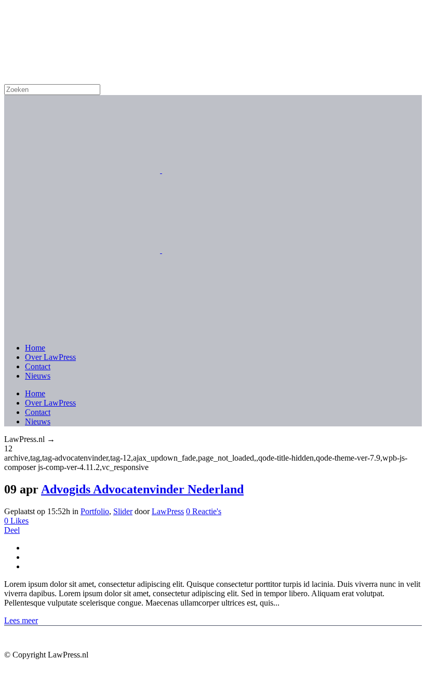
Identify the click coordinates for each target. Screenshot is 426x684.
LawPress (168, 511)
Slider (122, 511)
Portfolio (95, 511)
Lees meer (21, 620)
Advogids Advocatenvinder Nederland (142, 489)
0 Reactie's (203, 511)
